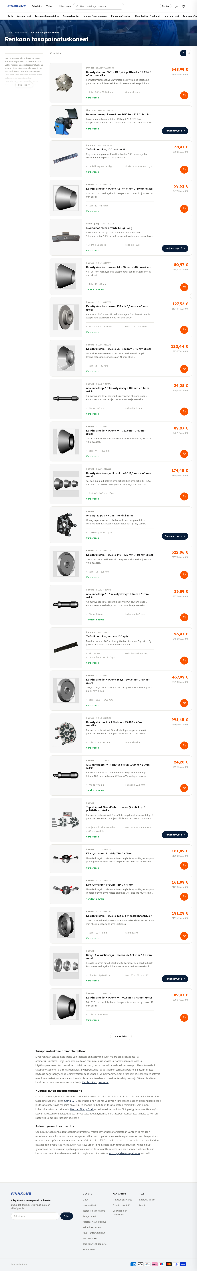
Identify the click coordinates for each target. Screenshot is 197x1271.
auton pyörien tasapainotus (124, 1153)
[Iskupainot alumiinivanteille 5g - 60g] (121, 237)
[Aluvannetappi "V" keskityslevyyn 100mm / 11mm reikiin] (121, 775)
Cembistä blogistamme (95, 1082)
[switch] (165, 6)
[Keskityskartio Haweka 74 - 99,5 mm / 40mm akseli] (121, 1007)
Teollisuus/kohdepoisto (95, 1243)
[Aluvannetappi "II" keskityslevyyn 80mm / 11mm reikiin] (121, 605)
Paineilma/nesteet (121, 16)
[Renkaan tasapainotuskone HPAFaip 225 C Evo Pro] (121, 122)
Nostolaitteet (23, 16)
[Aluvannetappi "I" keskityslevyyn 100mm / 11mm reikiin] (121, 399)
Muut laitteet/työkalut (147, 16)
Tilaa (66, 1216)
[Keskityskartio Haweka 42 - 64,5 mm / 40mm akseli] (121, 198)
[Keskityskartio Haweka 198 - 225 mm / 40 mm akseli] (121, 564)
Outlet (10, 16)
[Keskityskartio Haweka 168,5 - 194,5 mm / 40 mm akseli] (121, 690)
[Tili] (176, 6)
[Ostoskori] (183, 6)
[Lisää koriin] (184, 95)
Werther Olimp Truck (82, 1109)
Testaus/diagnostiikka (47, 16)
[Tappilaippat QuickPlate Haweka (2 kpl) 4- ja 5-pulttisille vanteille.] (121, 820)
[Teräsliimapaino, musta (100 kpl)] (121, 648)
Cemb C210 (70, 1100)
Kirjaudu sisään (147, 1199)
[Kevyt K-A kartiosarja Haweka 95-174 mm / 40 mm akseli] (121, 966)
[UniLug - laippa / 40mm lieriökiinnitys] (121, 525)
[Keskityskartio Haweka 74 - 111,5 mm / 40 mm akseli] (121, 441)
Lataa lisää (121, 1036)
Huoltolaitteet (171, 16)
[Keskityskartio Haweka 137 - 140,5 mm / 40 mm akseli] (121, 317)
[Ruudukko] (189, 53)
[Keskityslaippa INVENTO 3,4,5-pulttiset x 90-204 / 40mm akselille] (121, 83)
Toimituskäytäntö (121, 1205)
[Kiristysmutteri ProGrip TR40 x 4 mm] (121, 890)
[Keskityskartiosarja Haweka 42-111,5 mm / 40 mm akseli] (121, 484)
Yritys (49, 6)
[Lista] (183, 53)
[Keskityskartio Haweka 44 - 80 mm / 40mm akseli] (121, 276)
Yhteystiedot (65, 6)
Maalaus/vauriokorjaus (94, 16)
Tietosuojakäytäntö (122, 1199)
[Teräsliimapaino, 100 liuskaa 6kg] (121, 159)
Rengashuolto (71, 16)
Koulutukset (89, 1249)
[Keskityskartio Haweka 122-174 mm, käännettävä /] (121, 925)
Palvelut (36, 6)
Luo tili (142, 1205)
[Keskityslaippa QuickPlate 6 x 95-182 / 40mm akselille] (121, 733)
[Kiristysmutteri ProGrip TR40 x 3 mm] (121, 859)
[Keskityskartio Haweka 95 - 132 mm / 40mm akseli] (121, 358)
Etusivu (8, 32)
